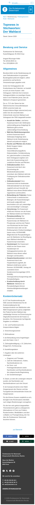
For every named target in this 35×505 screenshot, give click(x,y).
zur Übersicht (17, 429)
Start (4, 16)
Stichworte (11, 19)
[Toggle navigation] (31, 10)
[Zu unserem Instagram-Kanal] (13, 471)
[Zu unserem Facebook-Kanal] (9, 471)
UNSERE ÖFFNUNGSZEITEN (11, 488)
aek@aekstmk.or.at (10, 484)
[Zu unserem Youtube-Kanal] (3, 471)
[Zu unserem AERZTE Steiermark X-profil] (6, 471)
